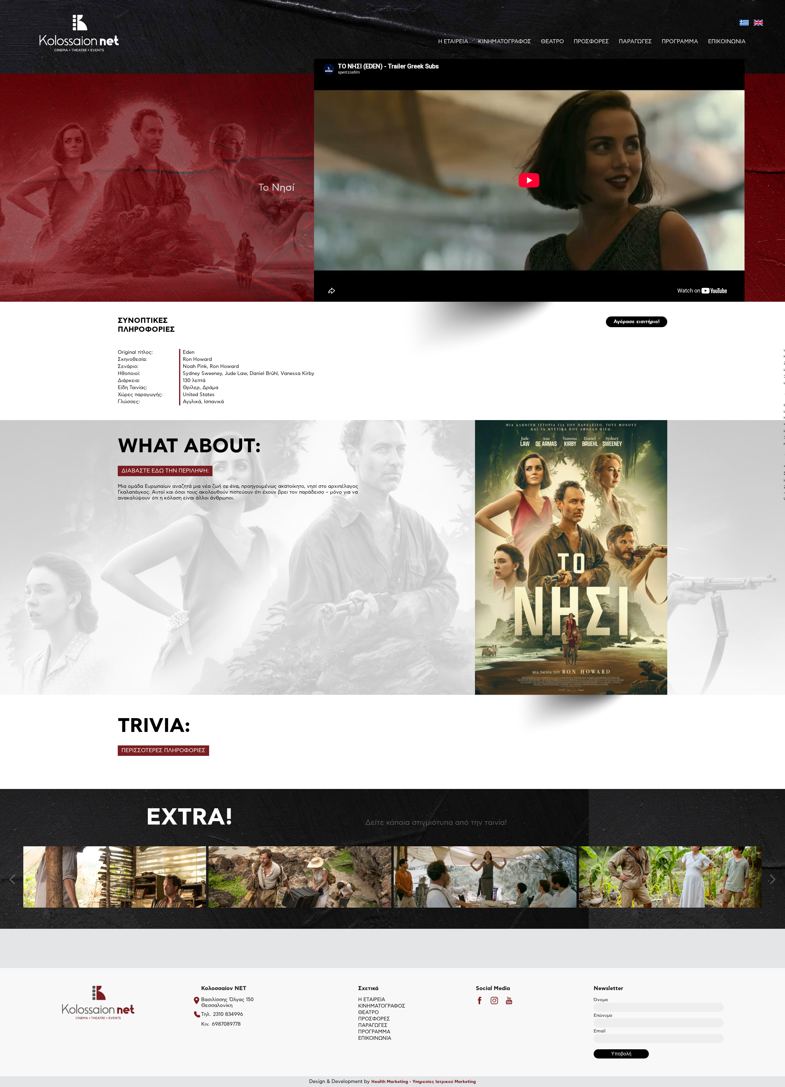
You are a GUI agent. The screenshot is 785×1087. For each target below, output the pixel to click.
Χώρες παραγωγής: (140, 394)
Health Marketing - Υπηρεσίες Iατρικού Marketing (423, 1082)
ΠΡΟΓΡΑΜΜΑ (680, 41)
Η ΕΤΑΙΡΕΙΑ (453, 41)
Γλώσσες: (129, 401)
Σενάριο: (128, 366)
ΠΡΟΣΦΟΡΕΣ (591, 41)
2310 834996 (228, 1014)
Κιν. (205, 1024)
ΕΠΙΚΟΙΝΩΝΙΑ (727, 41)
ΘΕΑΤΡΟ (552, 41)
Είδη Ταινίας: (132, 387)
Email (599, 1031)
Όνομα (601, 1000)
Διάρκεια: (129, 380)
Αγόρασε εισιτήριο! (637, 321)
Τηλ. (206, 1014)
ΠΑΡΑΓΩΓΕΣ (635, 41)
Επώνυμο (603, 1015)
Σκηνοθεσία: (132, 359)
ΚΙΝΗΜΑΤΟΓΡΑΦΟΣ (504, 41)
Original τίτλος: (135, 352)
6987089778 (226, 1024)
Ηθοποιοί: (129, 373)
